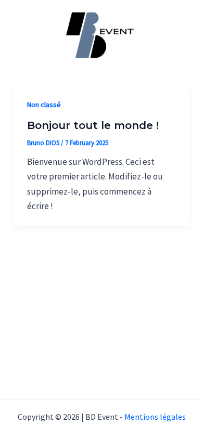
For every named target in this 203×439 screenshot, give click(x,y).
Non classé (44, 104)
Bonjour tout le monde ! (93, 125)
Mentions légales (155, 416)
